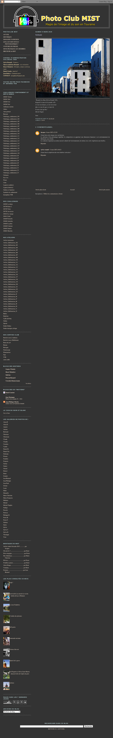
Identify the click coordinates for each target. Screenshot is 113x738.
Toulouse (11, 683)
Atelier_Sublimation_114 (10, 270)
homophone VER (8, 195)
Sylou (5, 525)
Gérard (5, 468)
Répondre (43, 143)
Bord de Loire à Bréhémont (11, 340)
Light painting (7, 318)
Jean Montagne (10, 397)
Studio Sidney (7, 326)
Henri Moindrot (10, 372)
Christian (5, 434)
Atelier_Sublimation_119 (10, 282)
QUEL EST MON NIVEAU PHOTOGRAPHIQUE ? (11, 43)
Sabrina (8, 375)
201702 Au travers (8, 211)
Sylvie (5, 527)
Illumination (6, 352)
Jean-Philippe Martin (12, 402)
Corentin (5, 444)
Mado (5, 491)
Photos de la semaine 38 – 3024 (14, 399)
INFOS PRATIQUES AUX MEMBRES (14, 49)
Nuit (4, 355)
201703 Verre (7, 209)
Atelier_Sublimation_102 (10, 243)
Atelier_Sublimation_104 (10, 248)
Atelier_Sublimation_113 (10, 267)
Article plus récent (40, 190)
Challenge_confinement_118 (11, 153)
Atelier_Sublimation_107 (10, 255)
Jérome (5, 486)
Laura (5, 488)
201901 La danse (8, 204)
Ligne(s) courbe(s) (8, 185)
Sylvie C (5, 530)
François (5, 461)
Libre (4, 183)
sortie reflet (6, 360)
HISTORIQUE (7, 37)
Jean (43, 120)
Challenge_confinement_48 (11, 160)
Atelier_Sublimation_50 (10, 306)
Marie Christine (7, 495)
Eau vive (5, 178)
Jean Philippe (7, 481)
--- (6, 394)
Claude (5, 439)
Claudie (5, 442)
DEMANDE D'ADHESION (11, 39)
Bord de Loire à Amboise (10, 338)
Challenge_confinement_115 (11, 146)
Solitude (38, 34)
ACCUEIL (6, 34)
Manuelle (6, 493)
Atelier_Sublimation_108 (10, 257)
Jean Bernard (7, 478)
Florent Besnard (10, 378)
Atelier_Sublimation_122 (10, 289)
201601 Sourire (7, 228)
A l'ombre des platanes (15, 616)
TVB (4, 357)
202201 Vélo (6, 99)
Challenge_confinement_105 (11, 121)
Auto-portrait (7, 112)
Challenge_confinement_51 (11, 168)
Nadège (5, 508)
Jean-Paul (6, 483)
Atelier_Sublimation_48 (10, 301)
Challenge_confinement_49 (11, 163)
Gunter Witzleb (10, 369)
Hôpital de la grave (14, 660)
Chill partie (12, 627)
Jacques (43, 132)
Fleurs (5, 180)
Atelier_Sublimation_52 (10, 311)
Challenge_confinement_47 (11, 158)
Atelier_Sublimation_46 (10, 296)
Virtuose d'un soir (14, 649)
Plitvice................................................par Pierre (16, 560)
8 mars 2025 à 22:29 (51, 132)
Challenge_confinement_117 (11, 151)
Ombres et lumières (8, 190)
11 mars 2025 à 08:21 (55, 150)
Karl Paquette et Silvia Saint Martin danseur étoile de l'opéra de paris (19, 673)
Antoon (5, 429)
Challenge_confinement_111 (11, 136)
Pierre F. (5, 520)
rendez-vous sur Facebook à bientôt (15, 403)
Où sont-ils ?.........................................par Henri (16, 551)
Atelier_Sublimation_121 (10, 287)
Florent (5, 456)
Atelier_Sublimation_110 (10, 260)
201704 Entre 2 (7, 206)
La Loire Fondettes (14, 605)
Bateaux (5, 114)
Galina (5, 464)
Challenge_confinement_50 (11, 165)
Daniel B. (6, 449)
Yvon (4, 537)
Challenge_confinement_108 (11, 129)
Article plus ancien (104, 190)
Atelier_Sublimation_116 (10, 274)
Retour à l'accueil (56, 729)
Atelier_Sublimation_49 (10, 304)
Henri (5, 473)
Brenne (5, 345)
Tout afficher (28, 383)
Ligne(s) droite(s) (8, 187)
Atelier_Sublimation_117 (10, 277)
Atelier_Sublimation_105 (10, 250)
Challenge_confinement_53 (11, 173)
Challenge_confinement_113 (11, 141)
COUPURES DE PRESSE (10, 46)
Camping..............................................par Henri (16, 568)
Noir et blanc (6, 413)
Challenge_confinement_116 (11, 148)
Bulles (5, 314)
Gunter (5, 466)
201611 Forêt (7, 216)
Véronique (6, 535)
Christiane (6, 437)
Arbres (5, 109)
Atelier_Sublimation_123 (10, 292)
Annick (5, 427)
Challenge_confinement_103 (11, 116)
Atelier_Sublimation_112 (10, 265)
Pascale (5, 510)
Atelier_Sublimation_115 (10, 272)
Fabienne (5, 454)
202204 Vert (6, 104)
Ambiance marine (8, 107)
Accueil (72, 190)
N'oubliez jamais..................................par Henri (16, 563)
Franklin (5, 459)
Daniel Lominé (10, 393)
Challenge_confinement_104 (11, 119)
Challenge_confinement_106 (11, 124)
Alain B (5, 422)
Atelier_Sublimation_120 (10, 284)
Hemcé (5, 471)
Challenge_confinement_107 (11, 126)
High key (5, 316)
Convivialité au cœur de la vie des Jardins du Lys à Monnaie (18, 595)
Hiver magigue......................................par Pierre (16, 553)
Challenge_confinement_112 (11, 138)
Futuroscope (6, 350)
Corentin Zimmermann (13, 381)
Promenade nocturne (15, 638)
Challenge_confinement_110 (11, 133)
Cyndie (5, 447)
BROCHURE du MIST (9, 51)
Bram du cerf (7, 342)
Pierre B (5, 517)
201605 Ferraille (8, 219)
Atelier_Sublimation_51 (10, 309)
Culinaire (6, 175)
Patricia (5, 513)
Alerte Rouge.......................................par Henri (16, 565)
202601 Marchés (7, 231)
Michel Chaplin (7, 505)
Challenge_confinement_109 (11, 131)
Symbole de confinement (10, 192)
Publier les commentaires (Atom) (53, 194)
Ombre (5, 321)
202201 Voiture (7, 97)
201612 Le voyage (8, 214)
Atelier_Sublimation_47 (10, 299)
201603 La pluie (7, 224)
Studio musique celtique (10, 328)
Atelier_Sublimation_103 (10, 245)
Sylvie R (5, 532)
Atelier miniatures (8, 240)
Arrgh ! (11, 582)
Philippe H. (6, 515)
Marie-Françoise (8, 498)
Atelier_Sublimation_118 (10, 279)
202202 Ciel (6, 102)
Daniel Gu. (6, 451)
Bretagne (5, 347)
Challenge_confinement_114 (11, 143)
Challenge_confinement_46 (11, 156)
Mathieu (5, 500)
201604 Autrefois (8, 221)
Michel (5, 503)
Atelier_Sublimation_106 (10, 252)
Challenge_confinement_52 (11, 170)
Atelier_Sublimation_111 (10, 262)
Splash (5, 323)
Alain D (5, 424)
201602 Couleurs (8, 226)
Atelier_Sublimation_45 (10, 294)
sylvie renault (45, 150)
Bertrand (5, 432)
